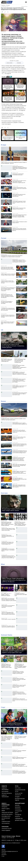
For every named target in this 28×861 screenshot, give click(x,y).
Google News (9, 62)
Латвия (8, 5)
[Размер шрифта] (2, 12)
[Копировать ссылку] (5, 12)
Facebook (19, 62)
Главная (3, 5)
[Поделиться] (8, 12)
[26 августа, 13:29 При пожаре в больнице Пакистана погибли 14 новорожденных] (7, 354)
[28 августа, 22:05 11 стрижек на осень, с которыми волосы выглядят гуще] (20, 588)
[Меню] (26, 2)
